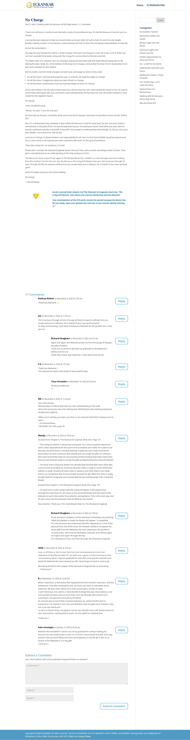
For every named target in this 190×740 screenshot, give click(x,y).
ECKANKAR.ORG (156, 5)
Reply (121, 301)
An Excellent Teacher (149, 32)
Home (139, 5)
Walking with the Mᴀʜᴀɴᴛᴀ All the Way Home (57, 24)
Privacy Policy (84, 736)
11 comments (85, 24)
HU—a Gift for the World (150, 64)
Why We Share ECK (148, 103)
